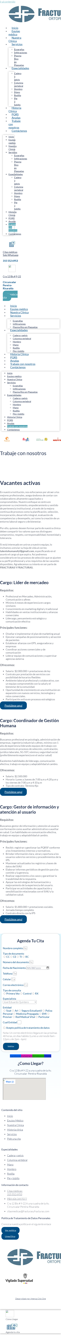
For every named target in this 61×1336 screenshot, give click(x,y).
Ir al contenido (7, 1)
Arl (16, 1010)
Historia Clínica (15, 109)
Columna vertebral (22, 338)
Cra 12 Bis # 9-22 (12, 276)
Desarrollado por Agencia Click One (30, 1298)
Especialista (9, 998)
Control (27, 993)
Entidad (7, 1007)
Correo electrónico (13, 984)
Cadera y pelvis (20, 335)
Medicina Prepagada (27, 1013)
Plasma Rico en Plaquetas (25, 392)
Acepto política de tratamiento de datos (28, 1027)
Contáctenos (19, 130)
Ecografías (19, 49)
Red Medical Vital (25, 1016)
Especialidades (20, 68)
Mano (17, 92)
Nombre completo (13, 948)
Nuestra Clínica (15, 39)
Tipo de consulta (12, 990)
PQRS (11, 218)
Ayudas (12, 221)
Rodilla (17, 95)
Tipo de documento (13, 953)
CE (14, 956)
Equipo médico (14, 33)
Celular (7, 979)
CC (8, 956)
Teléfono (8, 973)
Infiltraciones (20, 52)
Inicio (11, 136)
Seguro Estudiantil (32, 1010)
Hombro (18, 89)
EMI (44, 1013)
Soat (8, 1010)
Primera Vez (13, 993)
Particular (44, 1016)
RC (27, 956)
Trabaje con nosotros (15, 124)
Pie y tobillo (18, 414)
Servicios (17, 44)
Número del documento (16, 962)
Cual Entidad (10, 1022)
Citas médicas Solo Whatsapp (10, 254)
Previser (7, 1016)
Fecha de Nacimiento (14, 967)
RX (36, 993)
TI (21, 956)
